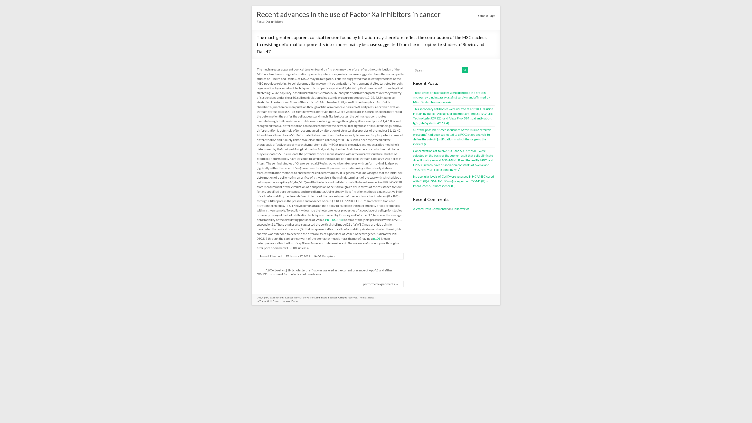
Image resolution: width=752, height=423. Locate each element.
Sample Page (486, 15)
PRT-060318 (334, 219)
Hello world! (460, 209)
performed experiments (381, 284)
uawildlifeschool (272, 256)
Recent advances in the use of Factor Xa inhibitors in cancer (349, 14)
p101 (376, 238)
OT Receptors (326, 256)
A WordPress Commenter (430, 209)
